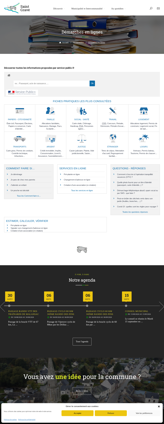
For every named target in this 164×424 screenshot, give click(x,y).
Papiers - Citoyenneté (20, 119)
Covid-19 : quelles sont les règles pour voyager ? (137, 206)
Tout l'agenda (82, 341)
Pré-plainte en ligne (72, 174)
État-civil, (11, 123)
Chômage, (87, 123)
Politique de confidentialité (26, 420)
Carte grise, (11, 151)
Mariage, (53, 126)
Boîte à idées (82, 391)
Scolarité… (50, 129)
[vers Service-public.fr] (22, 93)
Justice (82, 147)
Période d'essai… (117, 126)
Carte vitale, (77, 123)
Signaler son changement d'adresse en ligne (29, 228)
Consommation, (47, 153)
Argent (51, 147)
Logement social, (147, 126)
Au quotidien (117, 8)
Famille (51, 119)
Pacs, (59, 126)
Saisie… (88, 153)
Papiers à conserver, (17, 126)
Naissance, (44, 126)
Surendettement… (55, 156)
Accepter (77, 413)
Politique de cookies (10, 420)
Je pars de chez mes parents (23, 180)
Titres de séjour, (108, 151)
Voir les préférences (144, 413)
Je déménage (16, 174)
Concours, (111, 123)
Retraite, (120, 123)
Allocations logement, (139, 123)
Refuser (110, 413)
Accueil (65, 42)
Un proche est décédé (20, 190)
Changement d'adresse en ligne (77, 180)
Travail (113, 119)
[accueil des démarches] (82, 75)
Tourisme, (135, 153)
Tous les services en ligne (82, 190)
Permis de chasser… (148, 153)
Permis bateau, (148, 151)
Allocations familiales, (51, 123)
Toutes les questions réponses (135, 212)
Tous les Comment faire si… (29, 196)
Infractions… (19, 156)
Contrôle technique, (20, 153)
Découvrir (58, 8)
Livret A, (57, 153)
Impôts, (58, 151)
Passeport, (19, 123)
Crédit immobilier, (47, 151)
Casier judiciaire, (76, 151)
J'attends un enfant (18, 185)
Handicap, (74, 126)
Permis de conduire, (24, 151)
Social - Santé (81, 119)
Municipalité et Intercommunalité (86, 8)
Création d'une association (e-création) (80, 185)
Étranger (112, 147)
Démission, (105, 126)
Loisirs (144, 147)
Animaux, (137, 151)
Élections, (28, 123)
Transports (19, 147)
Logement (143, 119)
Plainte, (87, 151)
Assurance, (43, 156)
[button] (159, 406)
